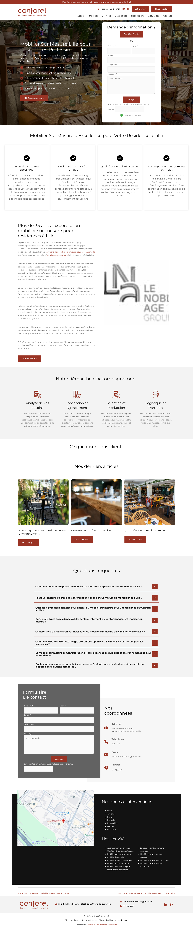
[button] (109, 9)
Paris (109, 811)
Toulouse (111, 814)
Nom (135, 46)
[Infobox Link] (122, 729)
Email (111, 55)
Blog (67, 920)
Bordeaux (111, 829)
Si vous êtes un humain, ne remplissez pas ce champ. (48, 764)
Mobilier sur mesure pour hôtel (154, 860)
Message (112, 74)
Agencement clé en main (118, 848)
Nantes (110, 826)
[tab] (96, 586)
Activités (75, 920)
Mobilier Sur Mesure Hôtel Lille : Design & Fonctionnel (43, 893)
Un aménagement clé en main (144, 530)
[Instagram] (172, 904)
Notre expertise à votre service (91, 530)
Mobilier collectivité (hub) (119, 854)
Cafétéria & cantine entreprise (120, 851)
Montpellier (112, 823)
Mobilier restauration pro (118, 863)
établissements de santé (58, 255)
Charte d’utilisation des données (113, 920)
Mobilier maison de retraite (119, 860)
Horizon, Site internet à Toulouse (102, 924)
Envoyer (131, 99)
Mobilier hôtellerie (115, 857)
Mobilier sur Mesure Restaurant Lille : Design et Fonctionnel (146, 893)
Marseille (111, 820)
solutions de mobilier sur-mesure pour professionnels (70, 252)
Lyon (109, 817)
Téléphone (112, 64)
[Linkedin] (165, 904)
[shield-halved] (122, 115)
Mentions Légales (89, 920)
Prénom (112, 46)
